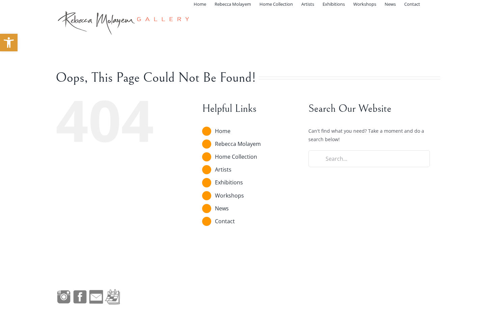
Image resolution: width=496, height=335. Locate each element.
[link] (9, 42)
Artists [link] (223, 169)
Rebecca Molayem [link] (238, 144)
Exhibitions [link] (229, 182)
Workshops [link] (229, 195)
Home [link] (222, 131)
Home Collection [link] (236, 156)
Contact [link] (225, 221)
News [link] (222, 208)
